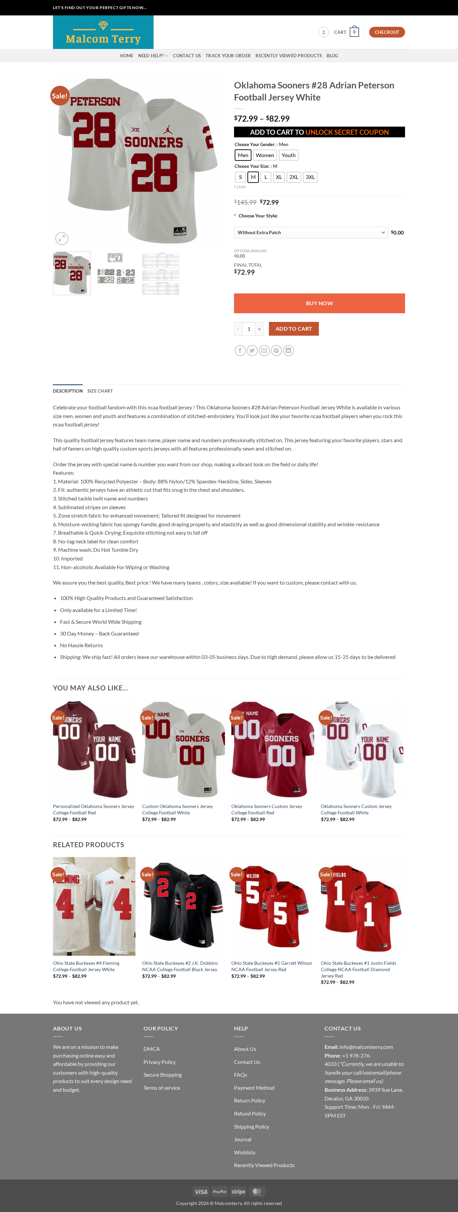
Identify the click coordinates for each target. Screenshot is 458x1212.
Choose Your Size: (252, 166)
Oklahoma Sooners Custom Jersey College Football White (356, 809)
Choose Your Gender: (255, 144)
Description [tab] (68, 391)
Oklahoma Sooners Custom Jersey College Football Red (266, 809)
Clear (239, 187)
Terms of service (162, 1087)
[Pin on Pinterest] (276, 350)
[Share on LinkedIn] (288, 350)
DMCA (152, 1049)
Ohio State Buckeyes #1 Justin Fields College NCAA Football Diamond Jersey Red (358, 969)
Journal (242, 1139)
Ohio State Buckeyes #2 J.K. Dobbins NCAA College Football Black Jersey (180, 966)
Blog (332, 55)
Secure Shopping (163, 1074)
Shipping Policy (251, 1126)
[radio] (243, 155)
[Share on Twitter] (252, 350)
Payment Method (254, 1087)
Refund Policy (250, 1113)
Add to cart (294, 329)
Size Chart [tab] (100, 391)
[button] (323, 32)
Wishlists (244, 1152)
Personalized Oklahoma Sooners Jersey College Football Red (93, 809)
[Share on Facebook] (240, 350)
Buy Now (319, 303)
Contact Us (187, 55)
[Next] (212, 161)
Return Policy (249, 1100)
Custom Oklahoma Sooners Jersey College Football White (177, 809)
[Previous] (65, 161)
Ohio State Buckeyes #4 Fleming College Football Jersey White (86, 966)
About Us (245, 1049)
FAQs (240, 1074)
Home (126, 55)
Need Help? (151, 55)
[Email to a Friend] (264, 350)
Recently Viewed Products (288, 55)
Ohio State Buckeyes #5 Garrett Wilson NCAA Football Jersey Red (271, 966)
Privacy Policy (160, 1062)
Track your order (228, 55)
